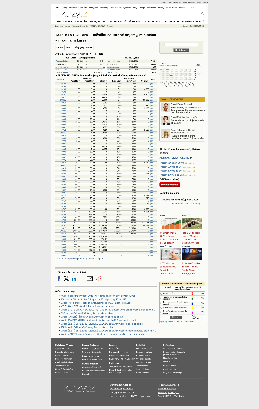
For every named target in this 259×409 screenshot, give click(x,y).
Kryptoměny (114, 359)
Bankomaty (95, 345)
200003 (63, 122)
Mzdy (126, 355)
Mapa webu (173, 362)
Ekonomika (113, 355)
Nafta (129, 370)
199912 (63, 130)
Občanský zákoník (143, 362)
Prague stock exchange (172, 373)
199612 (63, 228)
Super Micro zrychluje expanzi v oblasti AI (187, 121)
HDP (122, 355)
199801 (63, 193)
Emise (89, 47)
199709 (63, 204)
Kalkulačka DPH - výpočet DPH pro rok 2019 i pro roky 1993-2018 (93, 299)
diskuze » (180, 321)
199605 (63, 247)
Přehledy (134, 21)
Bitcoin (118, 8)
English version (169, 366)
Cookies (127, 385)
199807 (63, 176)
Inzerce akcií (118, 21)
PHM (117, 370)
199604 (63, 250)
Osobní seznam (152, 21)
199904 (63, 152)
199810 (63, 168)
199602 (63, 255)
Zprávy (64, 8)
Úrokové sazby (88, 349)
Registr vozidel (169, 352)
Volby (165, 362)
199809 (63, 171)
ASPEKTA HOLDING (97, 26)
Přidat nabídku (177, 203)
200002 (63, 125)
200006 (63, 114)
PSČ (150, 349)
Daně (138, 373)
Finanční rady (166, 246)
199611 (63, 231)
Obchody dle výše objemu (91, 258)
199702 (63, 223)
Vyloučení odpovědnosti (121, 388)
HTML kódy (178, 396)
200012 (63, 97)
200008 (63, 108)
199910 (63, 135)
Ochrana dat (116, 385)
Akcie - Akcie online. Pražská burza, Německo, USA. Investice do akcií (96, 303)
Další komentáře (167, 179)
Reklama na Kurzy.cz (168, 385)
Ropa (111, 370)
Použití (161, 396)
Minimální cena (62, 67)
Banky (85, 345)
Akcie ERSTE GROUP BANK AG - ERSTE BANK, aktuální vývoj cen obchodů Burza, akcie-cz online (109, 309)
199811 (63, 165)
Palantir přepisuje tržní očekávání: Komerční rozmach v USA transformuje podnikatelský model (183, 138)
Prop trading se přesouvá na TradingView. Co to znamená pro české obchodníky (188, 110)
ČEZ (117, 349)
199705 (63, 214)
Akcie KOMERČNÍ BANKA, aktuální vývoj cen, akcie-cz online (92, 316)
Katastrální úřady (143, 355)
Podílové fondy (124, 352)
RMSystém (81, 21)
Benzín (123, 370)
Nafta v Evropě (115, 373)
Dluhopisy (113, 352)
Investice (67, 26)
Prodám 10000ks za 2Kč (171, 174)
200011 (63, 100)
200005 (63, 116)
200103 (63, 89)
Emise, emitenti (98, 21)
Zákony (161, 8)
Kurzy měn (93, 8)
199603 (63, 253)
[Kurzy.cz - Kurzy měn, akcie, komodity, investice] (74, 16)
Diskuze (182, 8)
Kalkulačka (151, 8)
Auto (165, 349)
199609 (63, 236)
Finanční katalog (170, 358)
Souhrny (110, 26)
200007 (63, 111)
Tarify (134, 8)
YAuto (184, 2)
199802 (63, 190)
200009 (63, 105)
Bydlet (198, 2)
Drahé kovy (114, 363)
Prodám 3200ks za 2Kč (171, 167)
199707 (63, 209)
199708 (63, 206)
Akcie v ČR (186, 216)
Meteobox (191, 2)
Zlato (111, 8)
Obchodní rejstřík (167, 2)
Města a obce (141, 349)
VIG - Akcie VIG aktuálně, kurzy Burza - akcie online (87, 313)
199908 (63, 141)
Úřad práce (86, 360)
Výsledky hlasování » (168, 321)
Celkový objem (62, 72)
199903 (63, 155)
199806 (63, 179)
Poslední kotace (62, 61)
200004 (63, 119)
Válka (174, 8)
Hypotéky (127, 8)
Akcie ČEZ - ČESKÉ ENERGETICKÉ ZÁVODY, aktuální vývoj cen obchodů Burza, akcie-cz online (109, 330)
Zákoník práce (142, 366)
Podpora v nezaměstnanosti (93, 371)
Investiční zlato (120, 367)
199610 (63, 234)
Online (60, 47)
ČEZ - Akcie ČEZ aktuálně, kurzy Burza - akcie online (87, 306)
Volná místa (94, 356)
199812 (63, 163)
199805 (63, 182)
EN (192, 8)
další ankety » (190, 321)
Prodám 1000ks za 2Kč (171, 170)
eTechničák (174, 355)
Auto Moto (186, 246)
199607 (63, 242)
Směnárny (86, 352)
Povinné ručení (61, 373)
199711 (63, 198)
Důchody (86, 374)
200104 (63, 86)
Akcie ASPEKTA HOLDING (174, 158)
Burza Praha (64, 21)
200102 (63, 92)
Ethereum (131, 359)
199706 (63, 212)
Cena (170, 349)
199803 (63, 187)
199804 (63, 185)
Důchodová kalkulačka (64, 352)
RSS (168, 396)
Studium (205, 2)
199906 (63, 146)
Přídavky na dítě (61, 355)
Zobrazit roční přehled (66, 258)
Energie (142, 8)
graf (151, 84)
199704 (63, 217)
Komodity (104, 8)
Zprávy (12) (78, 47)
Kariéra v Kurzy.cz (167, 388)
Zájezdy (178, 2)
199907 (63, 144)
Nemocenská (87, 367)
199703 (63, 220)
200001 (63, 127)
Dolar (99, 352)
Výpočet (69, 345)
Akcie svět (82, 8)
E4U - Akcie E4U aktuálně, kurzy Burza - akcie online (87, 327)
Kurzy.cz (58, 26)
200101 (63, 95)
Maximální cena (62, 70)
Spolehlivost (179, 349)
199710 (63, 201)
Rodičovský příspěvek (64, 362)
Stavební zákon (142, 369)
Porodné (97, 367)
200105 (63, 84)
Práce (162, 216)
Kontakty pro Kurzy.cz (168, 392)
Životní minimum (62, 366)
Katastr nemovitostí (144, 352)
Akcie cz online (82, 26)
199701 (63, 225)
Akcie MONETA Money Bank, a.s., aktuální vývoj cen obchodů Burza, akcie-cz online (103, 334)
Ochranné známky (143, 359)
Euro (94, 352)
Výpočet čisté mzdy (63, 349)
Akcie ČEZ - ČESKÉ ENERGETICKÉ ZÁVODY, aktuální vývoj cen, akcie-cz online (102, 323)
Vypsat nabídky (192, 203)
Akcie (74, 26)
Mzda (94, 360)
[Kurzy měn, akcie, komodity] (79, 390)
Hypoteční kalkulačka (64, 369)
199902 (63, 157)
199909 (63, 138)
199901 (63, 160)
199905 (63, 149)
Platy (100, 360)
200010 (63, 103)
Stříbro (129, 367)
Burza (111, 349)
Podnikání (140, 345)
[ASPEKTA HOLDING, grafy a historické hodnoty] (180, 90)
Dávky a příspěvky (90, 364)
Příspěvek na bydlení (63, 359)
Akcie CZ (73, 8)
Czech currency (169, 369)
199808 (63, 174)
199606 (63, 244)
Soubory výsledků (193, 21)
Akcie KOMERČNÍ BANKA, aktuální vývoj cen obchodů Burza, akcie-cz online (99, 320)
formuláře (145, 373)
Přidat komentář (169, 184)
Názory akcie (171, 21)
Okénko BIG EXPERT (171, 99)
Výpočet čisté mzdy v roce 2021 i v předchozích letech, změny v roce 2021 (98, 295)
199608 (63, 239)
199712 (63, 195)
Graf (68, 47)
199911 (63, 133)
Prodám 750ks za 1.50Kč (171, 162)
